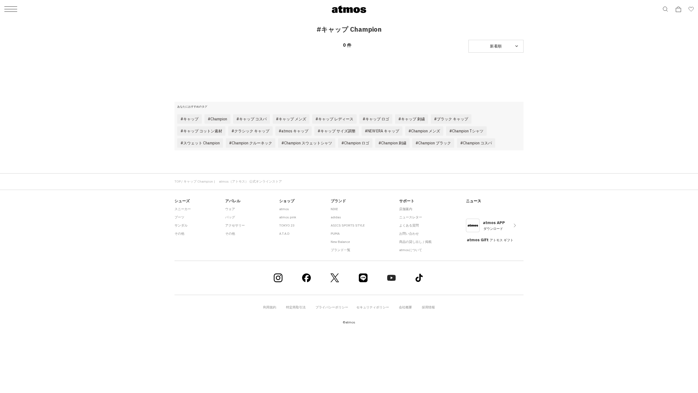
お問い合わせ (409, 233)
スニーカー (182, 209)
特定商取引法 (296, 307)
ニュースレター (410, 217)
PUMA (335, 233)
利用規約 (269, 307)
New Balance (340, 242)
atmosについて (410, 250)
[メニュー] (10, 9)
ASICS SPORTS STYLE (348, 225)
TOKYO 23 (286, 225)
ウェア (230, 209)
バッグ (230, 217)
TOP (177, 181)
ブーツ (179, 217)
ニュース (473, 200)
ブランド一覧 (340, 250)
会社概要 (405, 307)
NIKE (334, 209)
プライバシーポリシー (331, 307)
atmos (284, 209)
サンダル (181, 225)
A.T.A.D (284, 233)
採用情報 (428, 307)
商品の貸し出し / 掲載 (415, 242)
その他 (179, 233)
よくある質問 (409, 225)
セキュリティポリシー (372, 307)
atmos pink (287, 217)
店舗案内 (405, 209)
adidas (336, 217)
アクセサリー (235, 225)
